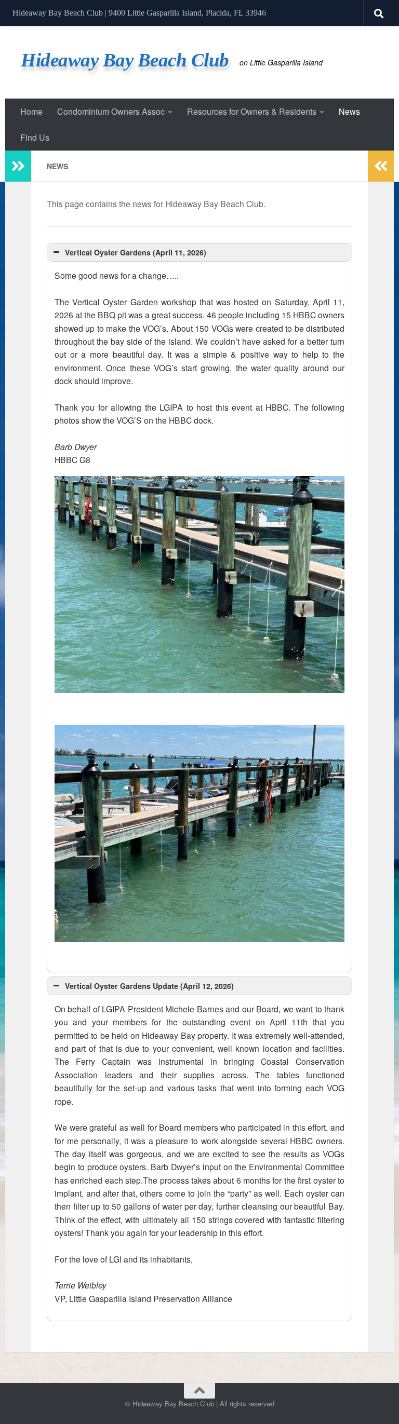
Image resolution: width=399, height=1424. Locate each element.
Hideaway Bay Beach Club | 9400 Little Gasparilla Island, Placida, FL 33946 (139, 12)
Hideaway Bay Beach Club (125, 60)
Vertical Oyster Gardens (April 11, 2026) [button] (135, 252)
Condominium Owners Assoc (111, 111)
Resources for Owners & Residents (251, 111)
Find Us (34, 137)
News (349, 111)
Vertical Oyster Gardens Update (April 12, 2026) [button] (149, 986)
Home (31, 111)
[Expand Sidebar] (18, 166)
